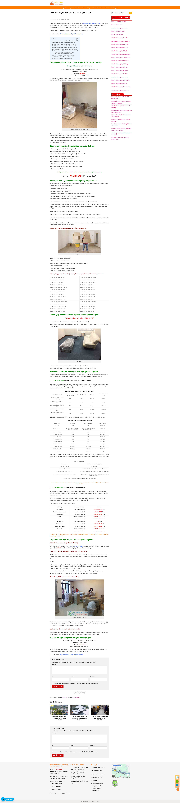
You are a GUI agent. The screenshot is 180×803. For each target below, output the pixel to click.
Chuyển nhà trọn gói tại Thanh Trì (119, 77)
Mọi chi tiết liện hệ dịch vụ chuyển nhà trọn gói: (62, 58)
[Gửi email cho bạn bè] (79, 692)
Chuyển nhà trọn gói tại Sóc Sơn (119, 67)
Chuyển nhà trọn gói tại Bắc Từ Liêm (120, 80)
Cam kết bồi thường (96, 785)
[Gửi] (130, 13)
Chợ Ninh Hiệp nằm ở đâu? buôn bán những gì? (120, 120)
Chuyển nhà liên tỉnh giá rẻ (118, 31)
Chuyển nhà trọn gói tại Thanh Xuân (120, 57)
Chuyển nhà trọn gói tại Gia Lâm (119, 73)
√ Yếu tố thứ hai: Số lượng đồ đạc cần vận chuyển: (64, 55)
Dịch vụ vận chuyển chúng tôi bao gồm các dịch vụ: (63, 42)
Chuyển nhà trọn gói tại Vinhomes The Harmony (121, 106)
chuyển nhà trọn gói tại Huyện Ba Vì (92, 23)
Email (72, 676)
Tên (53, 676)
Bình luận (54, 664)
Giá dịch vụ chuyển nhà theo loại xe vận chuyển (65, 52)
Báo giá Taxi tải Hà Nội (117, 34)
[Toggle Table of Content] (77, 39)
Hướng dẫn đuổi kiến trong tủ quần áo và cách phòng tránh (120, 102)
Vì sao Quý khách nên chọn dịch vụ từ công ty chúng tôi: (64, 47)
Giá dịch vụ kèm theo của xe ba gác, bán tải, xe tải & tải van (121, 111)
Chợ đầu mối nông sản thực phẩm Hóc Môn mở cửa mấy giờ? (121, 129)
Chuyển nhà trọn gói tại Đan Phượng (120, 86)
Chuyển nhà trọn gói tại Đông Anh (119, 70)
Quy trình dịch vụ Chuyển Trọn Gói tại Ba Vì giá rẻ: (63, 56)
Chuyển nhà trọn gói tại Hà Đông (119, 64)
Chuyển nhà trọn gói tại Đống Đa (119, 51)
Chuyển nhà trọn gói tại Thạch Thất (120, 90)
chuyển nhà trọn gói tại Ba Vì (76, 546)
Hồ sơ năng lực (114, 8)
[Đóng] (177, 789)
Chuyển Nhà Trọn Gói (73, 8)
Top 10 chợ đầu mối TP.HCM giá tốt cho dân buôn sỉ (121, 124)
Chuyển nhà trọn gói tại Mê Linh (119, 83)
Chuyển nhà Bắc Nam (97, 8)
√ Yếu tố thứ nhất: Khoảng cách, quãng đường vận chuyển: (66, 50)
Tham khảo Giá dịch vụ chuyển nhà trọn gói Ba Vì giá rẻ (64, 49)
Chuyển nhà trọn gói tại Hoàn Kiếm (120, 37)
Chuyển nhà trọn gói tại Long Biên (119, 44)
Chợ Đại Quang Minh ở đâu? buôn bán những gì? (121, 133)
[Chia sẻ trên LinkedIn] (84, 692)
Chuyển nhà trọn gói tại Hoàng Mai (120, 60)
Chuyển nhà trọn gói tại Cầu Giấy (119, 47)
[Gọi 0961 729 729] (177, 781)
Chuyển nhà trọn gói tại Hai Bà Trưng (120, 54)
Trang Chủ (63, 8)
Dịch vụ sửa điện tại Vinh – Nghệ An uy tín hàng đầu (121, 97)
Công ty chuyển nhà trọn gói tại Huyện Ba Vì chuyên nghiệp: (65, 40)
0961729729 (58, 783)
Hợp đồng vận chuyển (96, 786)
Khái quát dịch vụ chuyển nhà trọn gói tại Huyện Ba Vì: (64, 44)
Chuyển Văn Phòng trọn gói (118, 21)
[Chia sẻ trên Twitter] (77, 692)
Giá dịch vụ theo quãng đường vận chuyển (64, 53)
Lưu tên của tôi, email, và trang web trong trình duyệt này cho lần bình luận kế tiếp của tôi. (76, 683)
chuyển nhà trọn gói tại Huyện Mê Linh (71, 654)
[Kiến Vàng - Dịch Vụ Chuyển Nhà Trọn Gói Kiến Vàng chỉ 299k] (56, 3)
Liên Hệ (106, 8)
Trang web (92, 676)
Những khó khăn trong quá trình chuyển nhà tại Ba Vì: (65, 45)
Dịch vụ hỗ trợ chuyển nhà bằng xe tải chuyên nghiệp (120, 115)
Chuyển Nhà (64, 697)
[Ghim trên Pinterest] (82, 692)
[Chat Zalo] (177, 777)
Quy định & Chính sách (97, 783)
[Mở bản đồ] (177, 785)
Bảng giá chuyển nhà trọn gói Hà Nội (120, 41)
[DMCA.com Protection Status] (115, 783)
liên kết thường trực (76, 697)
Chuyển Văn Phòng (85, 8)
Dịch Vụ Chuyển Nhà (116, 24)
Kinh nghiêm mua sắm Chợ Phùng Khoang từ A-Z (120, 138)
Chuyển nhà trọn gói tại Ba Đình (119, 28)
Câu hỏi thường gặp (96, 788)
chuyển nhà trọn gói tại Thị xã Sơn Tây (71, 34)
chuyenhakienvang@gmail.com (61, 793)
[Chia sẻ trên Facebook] (74, 692)
